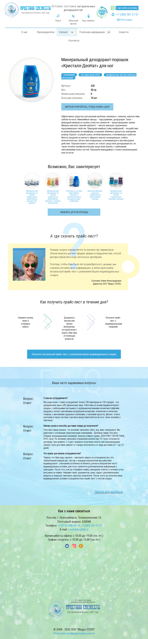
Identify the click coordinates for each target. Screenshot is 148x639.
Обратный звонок (73, 22)
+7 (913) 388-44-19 (69, 525)
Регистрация (126, 19)
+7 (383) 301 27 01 (127, 14)
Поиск (58, 20)
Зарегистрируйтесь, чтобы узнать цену (87, 106)
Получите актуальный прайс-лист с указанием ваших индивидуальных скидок (74, 354)
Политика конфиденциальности (74, 633)
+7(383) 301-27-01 (92, 525)
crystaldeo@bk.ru (78, 529)
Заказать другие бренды (74, 212)
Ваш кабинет (88, 20)
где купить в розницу (127, 8)
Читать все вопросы (109, 491)
